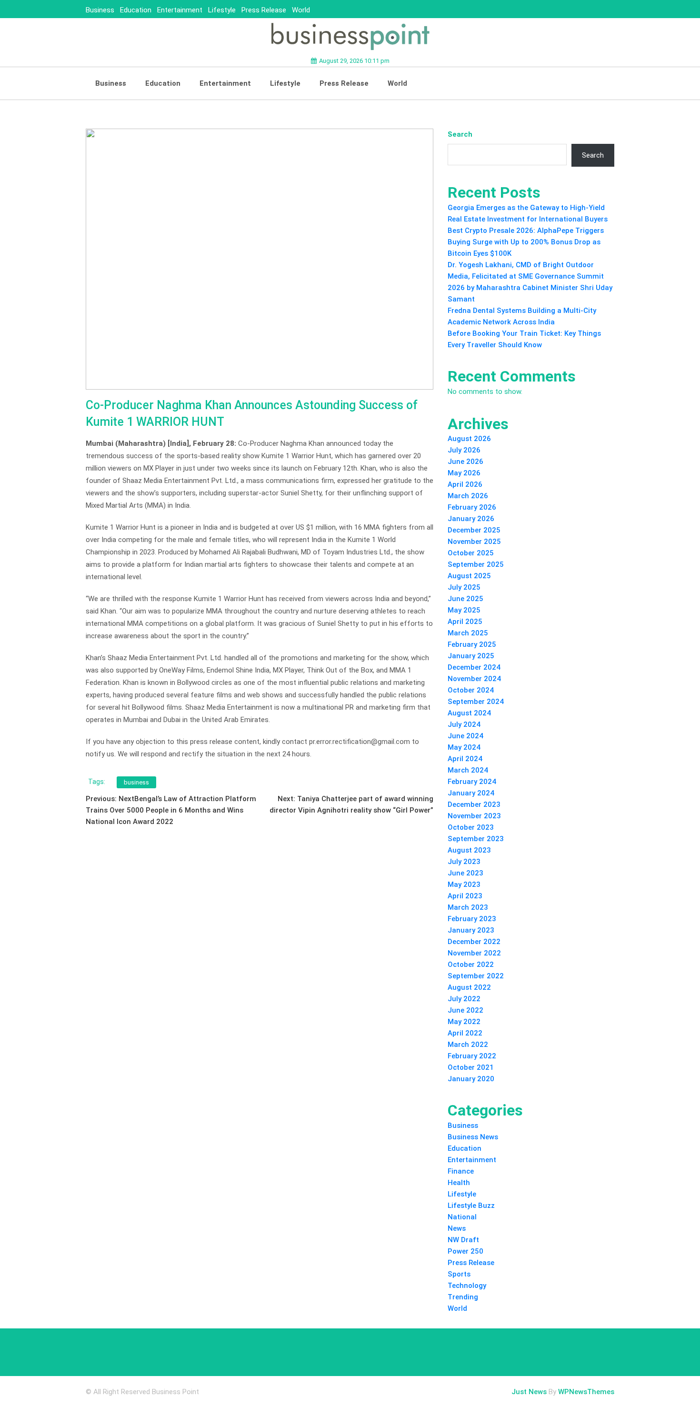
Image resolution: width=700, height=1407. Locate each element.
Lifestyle (222, 10)
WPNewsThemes (586, 1391)
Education (135, 10)
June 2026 (465, 461)
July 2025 (464, 587)
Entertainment (179, 10)
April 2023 (465, 896)
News (457, 1228)
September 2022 (476, 976)
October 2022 (471, 964)
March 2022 (468, 1044)
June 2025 (465, 598)
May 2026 (464, 473)
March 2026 (468, 496)
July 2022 (464, 999)
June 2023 (465, 873)
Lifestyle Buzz (471, 1205)
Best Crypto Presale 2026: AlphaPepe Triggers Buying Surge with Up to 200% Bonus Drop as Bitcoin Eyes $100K (526, 242)
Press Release (263, 10)
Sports (459, 1274)
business (136, 782)
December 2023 (474, 804)
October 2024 (471, 690)
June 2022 (465, 1010)
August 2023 (469, 850)
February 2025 (472, 644)
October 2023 (471, 827)
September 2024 (476, 701)
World (301, 10)
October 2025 (471, 553)
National (462, 1217)
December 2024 (474, 667)
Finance (461, 1171)
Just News (529, 1391)
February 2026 (472, 507)
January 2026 (471, 518)
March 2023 (468, 907)
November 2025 (474, 541)
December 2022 (474, 941)
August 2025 (469, 576)
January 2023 (471, 930)
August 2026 (469, 438)
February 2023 (472, 919)
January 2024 (471, 793)
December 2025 (474, 530)
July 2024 (464, 724)
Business (100, 10)
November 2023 (474, 816)
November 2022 (474, 953)
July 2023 (464, 861)
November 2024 (474, 678)
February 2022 (472, 1056)
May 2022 (464, 1021)
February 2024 (472, 781)
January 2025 (471, 656)
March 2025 (468, 633)
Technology (467, 1285)
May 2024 (464, 747)
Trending (463, 1297)
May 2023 (464, 884)
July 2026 (464, 450)
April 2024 (465, 758)
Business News (473, 1137)
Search (460, 134)
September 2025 (476, 564)
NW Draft (463, 1240)
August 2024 (469, 713)
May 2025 (464, 610)
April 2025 (465, 621)
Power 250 (465, 1251)
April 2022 (465, 1033)
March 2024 (468, 770)
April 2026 (465, 484)
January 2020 (471, 1079)
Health (459, 1182)
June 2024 (465, 736)
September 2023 (476, 838)
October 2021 (471, 1067)
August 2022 (469, 987)
